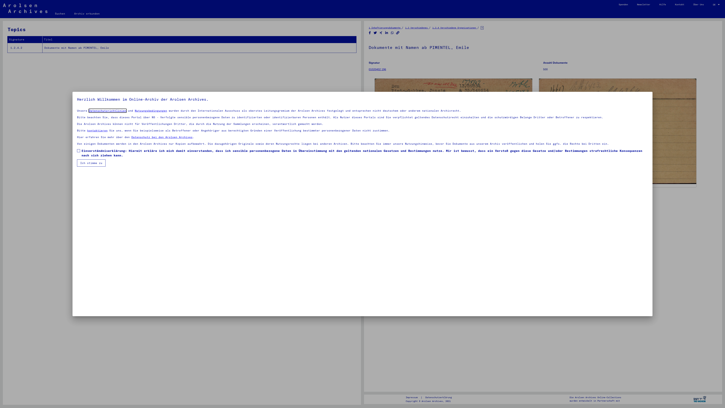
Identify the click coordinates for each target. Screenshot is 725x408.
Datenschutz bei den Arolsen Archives (162, 137)
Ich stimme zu (91, 163)
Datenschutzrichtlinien (107, 110)
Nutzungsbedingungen (151, 110)
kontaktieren (97, 130)
